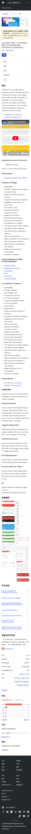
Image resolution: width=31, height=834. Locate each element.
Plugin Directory (6, 8)
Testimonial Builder (10, 278)
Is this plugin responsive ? (10, 610)
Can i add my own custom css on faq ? (8, 621)
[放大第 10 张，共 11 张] (27, 575)
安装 (5, 70)
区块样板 (19, 770)
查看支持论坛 (6, 737)
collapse (23, 678)
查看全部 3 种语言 (24, 674)
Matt (4, 793)
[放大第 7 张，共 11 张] (12, 556)
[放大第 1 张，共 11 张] (12, 503)
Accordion (17, 678)
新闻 (3, 764)
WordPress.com (7, 790)
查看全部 (26, 720)
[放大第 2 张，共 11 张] (12, 511)
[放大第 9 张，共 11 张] (27, 548)
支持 (4, 80)
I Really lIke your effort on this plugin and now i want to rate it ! (12, 627)
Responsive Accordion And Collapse (15, 178)
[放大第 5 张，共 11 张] (12, 534)
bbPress (5, 797)
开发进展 (6, 75)
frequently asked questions (22, 681)
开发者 (4, 782)
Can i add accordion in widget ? (12, 615)
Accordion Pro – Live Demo (13, 114)
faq (28, 678)
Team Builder (8, 271)
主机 (3, 767)
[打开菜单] (28, 2)
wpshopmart (10, 50)
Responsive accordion (23, 685)
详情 (5, 61)
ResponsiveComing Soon (12, 268)
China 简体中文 (10, 807)
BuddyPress (6, 800)
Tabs (5, 273)
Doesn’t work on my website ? (11, 598)
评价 (5, 66)
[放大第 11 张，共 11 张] (27, 580)
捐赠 (18, 782)
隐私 (3, 770)
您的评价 (4, 720)
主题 (17, 764)
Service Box (8, 276)
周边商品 (20, 785)
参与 (17, 775)
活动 (17, 779)
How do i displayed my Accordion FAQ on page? (9, 591)
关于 (3, 761)
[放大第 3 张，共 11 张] (12, 518)
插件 (17, 767)
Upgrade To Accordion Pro (12, 117)
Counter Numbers (9, 265)
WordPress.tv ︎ (7, 785)
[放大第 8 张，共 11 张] (27, 503)
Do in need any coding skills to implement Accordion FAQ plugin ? (12, 603)
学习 (3, 775)
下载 (4, 55)
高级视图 (4, 690)
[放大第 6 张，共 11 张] (12, 546)
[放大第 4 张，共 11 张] (12, 526)
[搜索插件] (20, 14)
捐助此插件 (5, 750)
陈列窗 (18, 761)
